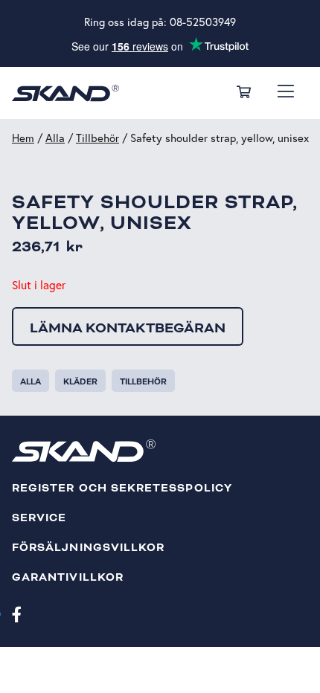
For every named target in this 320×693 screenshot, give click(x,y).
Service (39, 518)
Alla (55, 138)
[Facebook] (17, 613)
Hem (23, 138)
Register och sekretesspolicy (122, 488)
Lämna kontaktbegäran (127, 328)
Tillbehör (97, 138)
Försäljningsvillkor (88, 548)
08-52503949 (203, 22)
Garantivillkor (68, 577)
